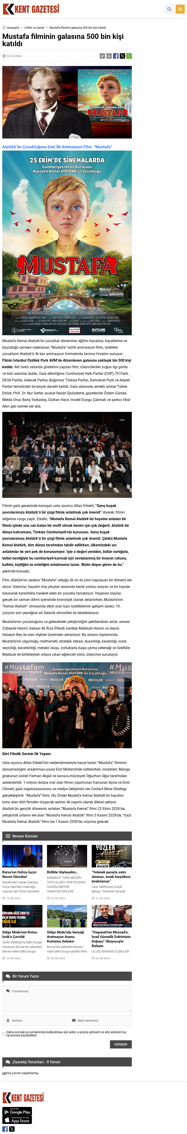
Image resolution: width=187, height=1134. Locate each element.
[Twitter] (12, 1129)
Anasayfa (13, 27)
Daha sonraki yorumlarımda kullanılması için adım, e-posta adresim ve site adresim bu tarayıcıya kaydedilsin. (66, 1034)
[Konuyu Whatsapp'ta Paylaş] (129, 56)
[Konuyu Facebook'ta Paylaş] (116, 56)
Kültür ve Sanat (34, 27)
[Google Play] (17, 1113)
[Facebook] (5, 1129)
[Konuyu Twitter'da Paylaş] (122, 56)
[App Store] (17, 1121)
